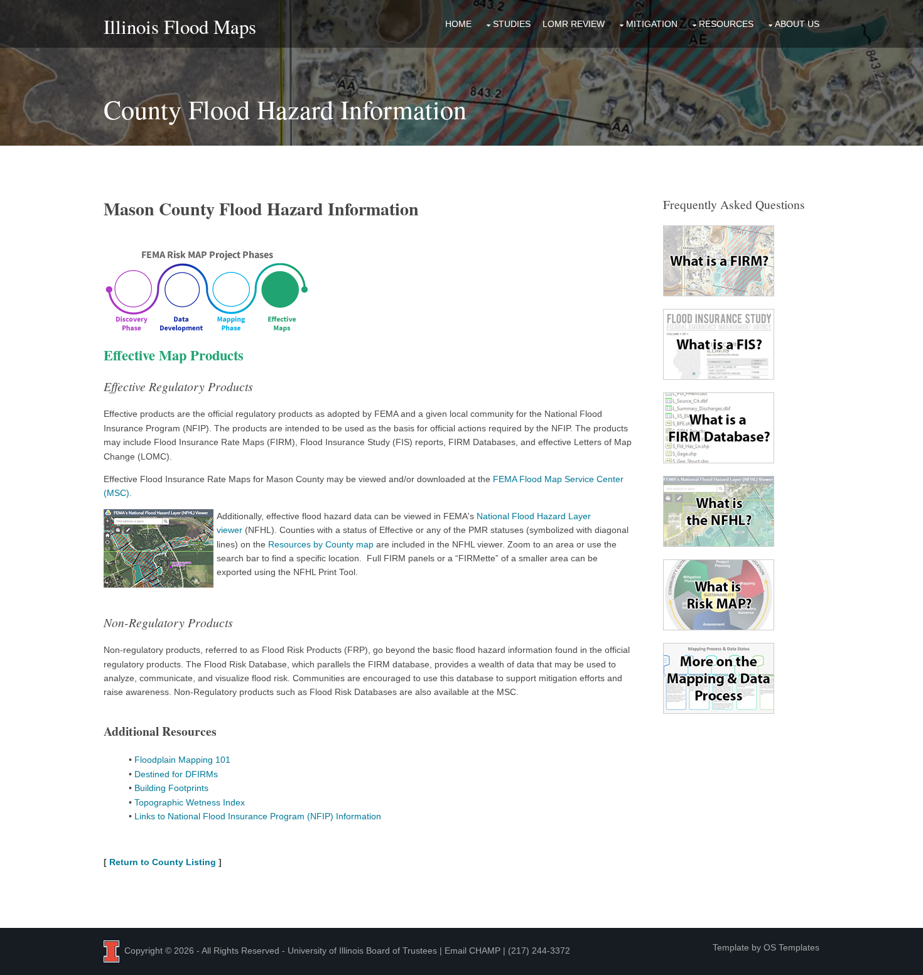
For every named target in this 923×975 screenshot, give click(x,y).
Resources (726, 24)
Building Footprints (171, 788)
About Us (797, 24)
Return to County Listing (162, 862)
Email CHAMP (472, 950)
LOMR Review (573, 24)
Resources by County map (321, 544)
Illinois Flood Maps (180, 27)
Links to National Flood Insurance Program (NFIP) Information (257, 816)
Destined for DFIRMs (176, 774)
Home (458, 24)
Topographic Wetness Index (189, 802)
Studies (512, 24)
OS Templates (791, 947)
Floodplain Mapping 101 (182, 760)
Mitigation (651, 24)
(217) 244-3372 (539, 950)
